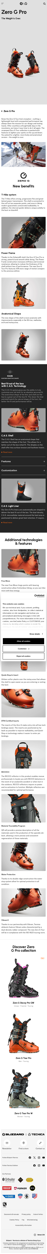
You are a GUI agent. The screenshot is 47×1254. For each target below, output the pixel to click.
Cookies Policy (14, 1220)
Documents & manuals (11, 1214)
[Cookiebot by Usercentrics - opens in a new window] (34, 595)
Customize (22, 649)
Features (6, 461)
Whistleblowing (32, 1220)
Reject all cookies (23, 656)
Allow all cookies (23, 641)
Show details (35, 634)
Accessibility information (23, 1225)
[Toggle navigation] (2, 3)
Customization (9, 470)
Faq (23, 1220)
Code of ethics (38, 1214)
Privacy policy (26, 1214)
